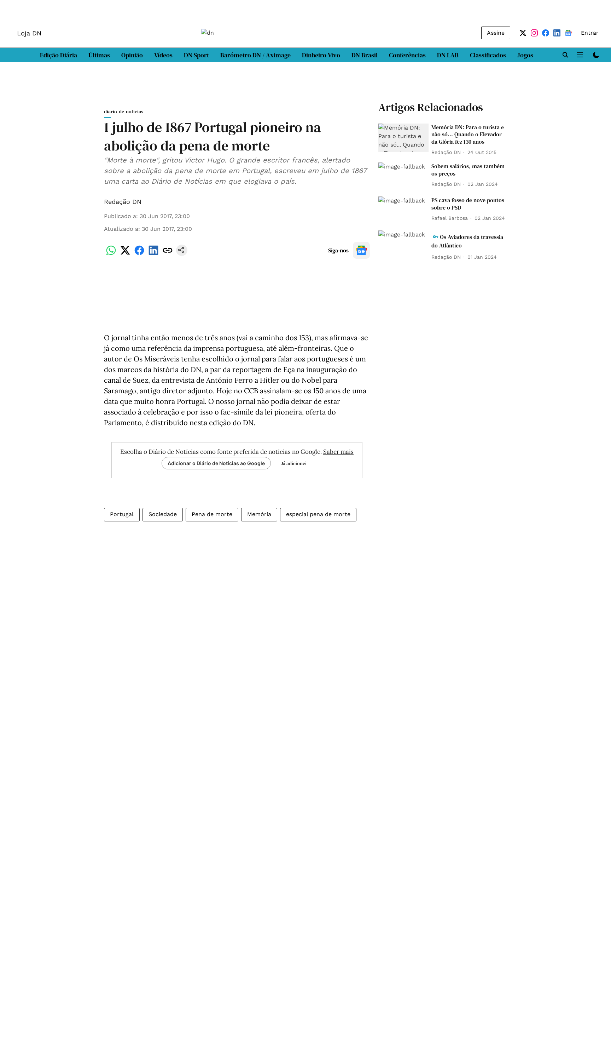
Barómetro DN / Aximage (255, 55)
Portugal (122, 514)
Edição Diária (58, 55)
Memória (259, 514)
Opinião (132, 55)
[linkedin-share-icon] (153, 254)
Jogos (525, 55)
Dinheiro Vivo (321, 55)
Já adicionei (294, 463)
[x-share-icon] (125, 254)
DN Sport (196, 55)
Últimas (99, 55)
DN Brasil (364, 55)
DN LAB (448, 55)
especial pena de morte (318, 514)
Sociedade (163, 514)
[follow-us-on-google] (361, 250)
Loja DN (29, 33)
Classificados (488, 55)
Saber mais (338, 452)
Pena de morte (212, 514)
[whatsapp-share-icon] (111, 254)
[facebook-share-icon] (139, 254)
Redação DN (122, 201)
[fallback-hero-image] (403, 138)
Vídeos (163, 55)
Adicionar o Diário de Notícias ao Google (216, 463)
